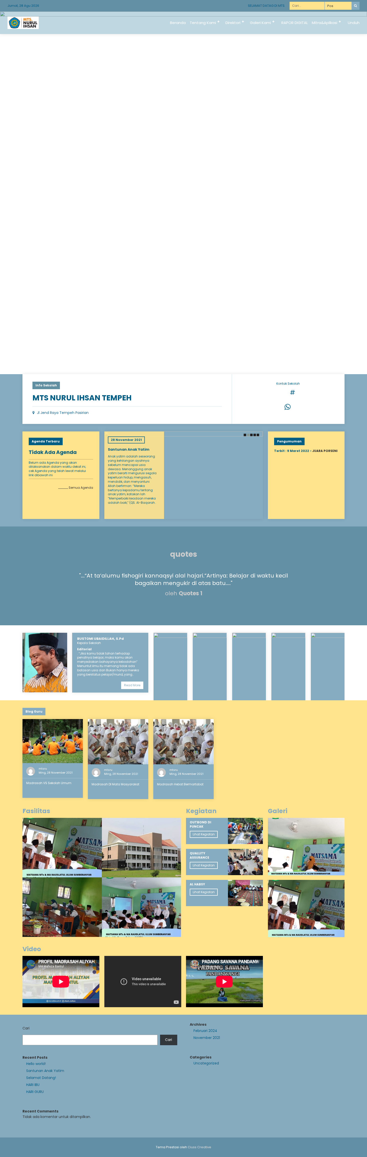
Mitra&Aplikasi (324, 22)
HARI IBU (32, 1084)
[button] (244, 434)
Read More (132, 685)
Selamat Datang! (41, 1077)
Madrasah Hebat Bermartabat (180, 784)
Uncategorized (206, 1063)
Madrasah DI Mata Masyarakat (115, 784)
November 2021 (206, 1037)
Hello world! (36, 1063)
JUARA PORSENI (325, 451)
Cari (25, 1028)
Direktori (232, 22)
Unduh (354, 22)
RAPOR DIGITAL (294, 22)
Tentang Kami (203, 22)
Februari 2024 (205, 1030)
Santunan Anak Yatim (131, 449)
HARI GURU (35, 1091)
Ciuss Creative (199, 1147)
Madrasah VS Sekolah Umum (48, 783)
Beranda (178, 22)
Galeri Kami (260, 22)
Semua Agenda (81, 487)
